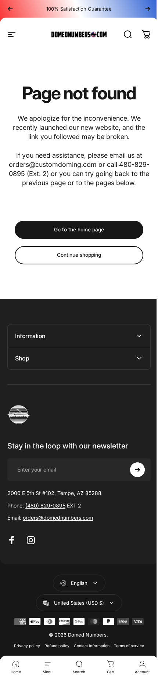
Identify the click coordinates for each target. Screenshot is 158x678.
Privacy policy (24, 646)
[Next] (148, 9)
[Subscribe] (132, 469)
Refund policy (54, 646)
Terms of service (126, 646)
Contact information (89, 646)
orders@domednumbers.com (58, 517)
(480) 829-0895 (45, 505)
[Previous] (10, 9)
